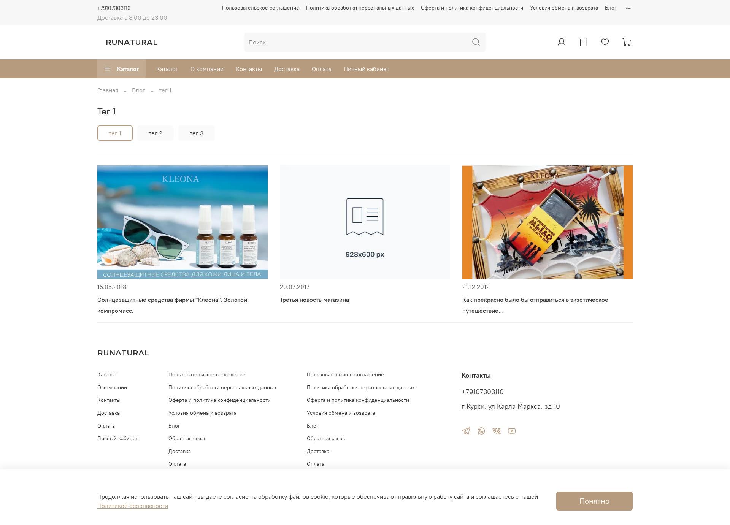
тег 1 (115, 133)
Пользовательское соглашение (260, 7)
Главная (107, 90)
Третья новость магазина (314, 299)
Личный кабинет (366, 69)
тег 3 (196, 133)
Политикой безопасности (132, 505)
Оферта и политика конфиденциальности (472, 7)
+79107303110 (114, 8)
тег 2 (155, 133)
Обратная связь (187, 438)
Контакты (249, 69)
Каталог (128, 69)
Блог (611, 7)
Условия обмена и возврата (564, 7)
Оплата (322, 69)
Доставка (287, 69)
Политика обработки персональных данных (360, 7)
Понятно (594, 501)
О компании (207, 69)
